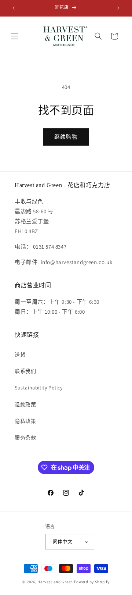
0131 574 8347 (49, 246)
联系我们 (25, 371)
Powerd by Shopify (92, 581)
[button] (15, 36)
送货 (20, 354)
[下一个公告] (118, 8)
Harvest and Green (55, 581)
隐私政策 (25, 421)
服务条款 (25, 437)
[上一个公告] (14, 8)
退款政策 (25, 404)
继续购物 (66, 136)
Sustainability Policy (39, 387)
